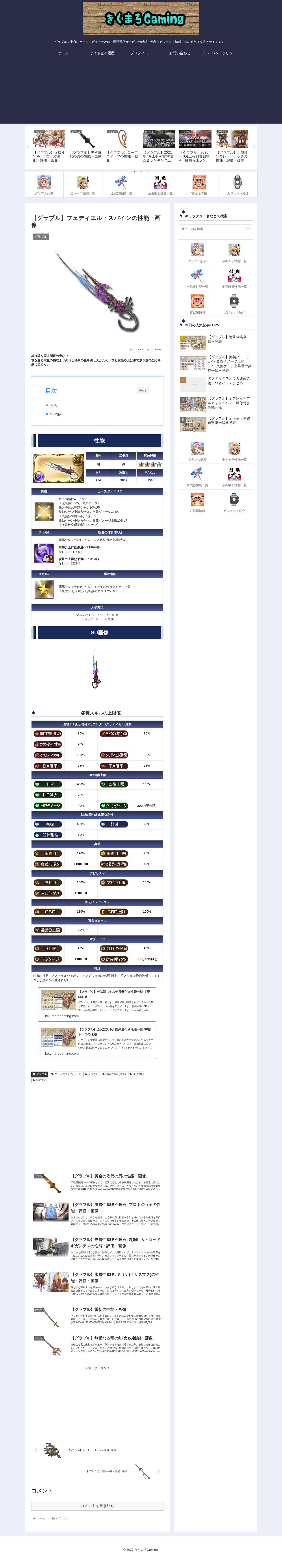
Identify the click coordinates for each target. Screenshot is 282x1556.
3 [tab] (147, 171)
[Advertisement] (141, 93)
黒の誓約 (41, 1080)
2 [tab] (141, 171)
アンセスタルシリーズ (68, 1074)
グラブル (41, 1074)
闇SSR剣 (138, 1074)
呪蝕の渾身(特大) (116, 1074)
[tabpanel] (49, 146)
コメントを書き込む (97, 1506)
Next (254, 147)
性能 (53, 405)
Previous (28, 147)
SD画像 (55, 413)
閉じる (143, 390)
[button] (248, 228)
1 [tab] (134, 171)
